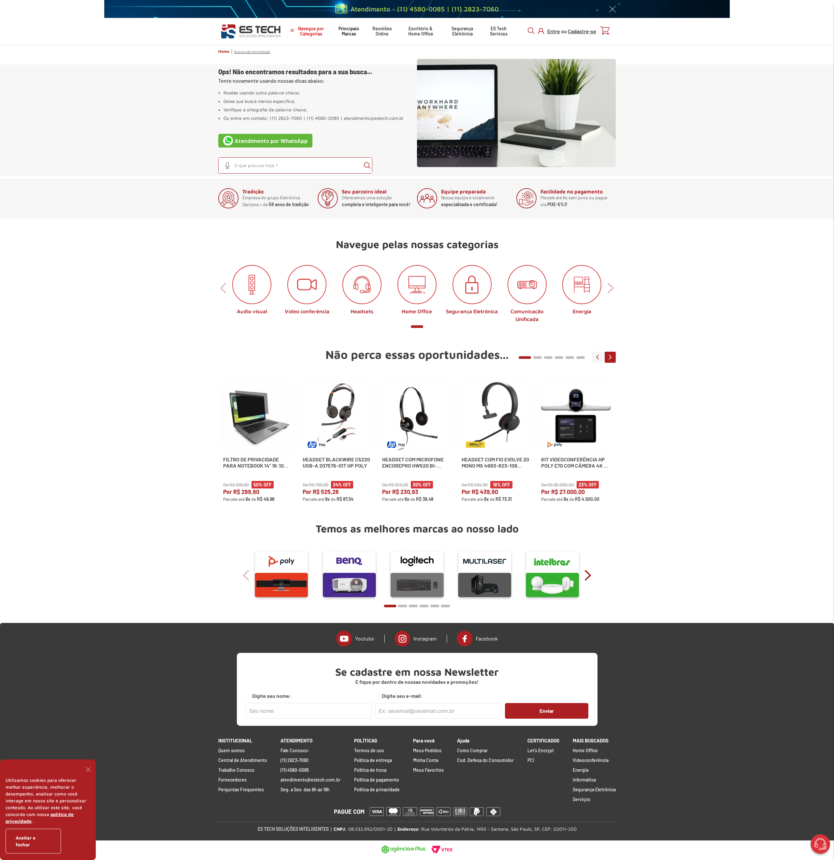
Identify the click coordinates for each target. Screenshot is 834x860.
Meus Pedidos (427, 750)
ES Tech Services (499, 31)
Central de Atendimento (242, 760)
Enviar (546, 711)
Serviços (581, 799)
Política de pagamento (376, 779)
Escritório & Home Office (420, 31)
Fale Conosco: (294, 750)
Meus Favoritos (428, 770)
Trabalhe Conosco (236, 770)
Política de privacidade (377, 789)
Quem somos (231, 750)
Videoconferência (591, 760)
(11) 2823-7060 (294, 760)
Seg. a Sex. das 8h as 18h (305, 789)
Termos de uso (369, 750)
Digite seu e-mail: (402, 696)
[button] (227, 165)
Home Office (585, 750)
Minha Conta (425, 760)
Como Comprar (472, 750)
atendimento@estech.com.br (374, 118)
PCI (530, 760)
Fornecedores (232, 779)
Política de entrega (373, 760)
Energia (580, 770)
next (610, 357)
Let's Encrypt (540, 750)
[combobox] (295, 165)
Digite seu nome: (271, 696)
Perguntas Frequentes (241, 789)
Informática (584, 779)
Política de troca (370, 770)
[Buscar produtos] (367, 165)
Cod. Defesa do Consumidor (485, 760)
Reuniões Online (382, 31)
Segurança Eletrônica (462, 31)
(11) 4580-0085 (294, 770)
